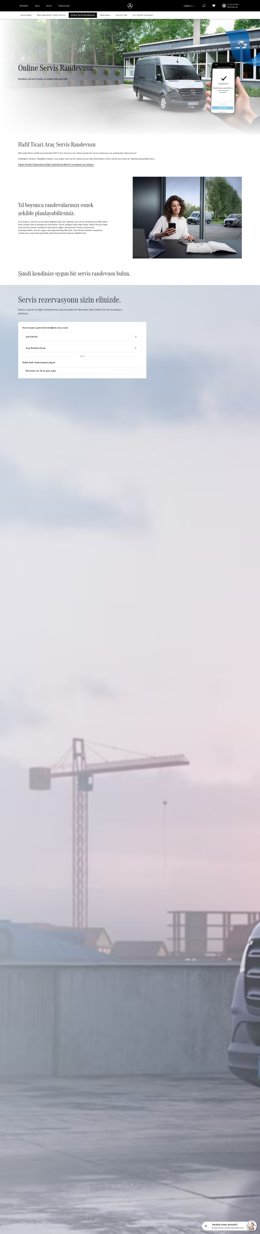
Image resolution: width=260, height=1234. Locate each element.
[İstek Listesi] (214, 6)
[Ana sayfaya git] (130, 6)
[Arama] (204, 6)
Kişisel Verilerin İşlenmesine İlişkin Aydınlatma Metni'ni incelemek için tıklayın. (56, 164)
